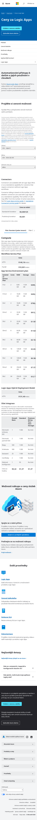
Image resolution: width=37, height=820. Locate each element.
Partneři (6, 766)
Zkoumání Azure (9, 744)
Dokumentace (7, 634)
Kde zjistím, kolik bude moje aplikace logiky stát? (17, 676)
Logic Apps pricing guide (15, 201)
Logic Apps (4, 62)
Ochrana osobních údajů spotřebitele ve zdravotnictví (22, 799)
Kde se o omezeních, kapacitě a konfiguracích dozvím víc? (15, 667)
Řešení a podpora (9, 759)
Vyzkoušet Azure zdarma (10, 33)
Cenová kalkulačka (8, 598)
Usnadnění (32, 802)
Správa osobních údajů (20, 811)
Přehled (3, 42)
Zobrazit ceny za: (6, 164)
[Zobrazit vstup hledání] (24, 3)
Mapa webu (22, 814)
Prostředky (4, 54)
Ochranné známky (30, 808)
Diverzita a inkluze (24, 802)
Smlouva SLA (6, 617)
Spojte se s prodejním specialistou (18, 535)
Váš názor (15, 814)
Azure (7, 3)
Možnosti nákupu (6, 50)
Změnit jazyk (5, 787)
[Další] (34, 230)
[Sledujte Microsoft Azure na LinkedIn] (31, 737)
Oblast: (3, 145)
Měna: (3, 155)
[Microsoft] (17, 3)
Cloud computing (9, 781)
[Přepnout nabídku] (3, 4)
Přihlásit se (30, 3)
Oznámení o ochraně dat (19, 808)
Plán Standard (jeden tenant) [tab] (15, 230)
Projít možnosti (6, 552)
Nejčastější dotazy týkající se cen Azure (13, 658)
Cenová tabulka (5, 46)
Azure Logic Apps (12, 84)
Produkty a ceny (9, 751)
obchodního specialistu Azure (8, 140)
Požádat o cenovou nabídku (11, 28)
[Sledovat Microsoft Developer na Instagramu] (27, 737)
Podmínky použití (9, 811)
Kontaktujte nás (31, 811)
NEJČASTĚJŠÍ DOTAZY (7, 58)
